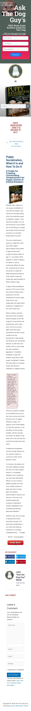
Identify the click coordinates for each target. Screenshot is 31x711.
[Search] (28, 106)
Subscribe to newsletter (16, 670)
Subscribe (15, 55)
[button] (15, 81)
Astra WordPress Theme (20, 706)
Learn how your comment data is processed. (15, 683)
